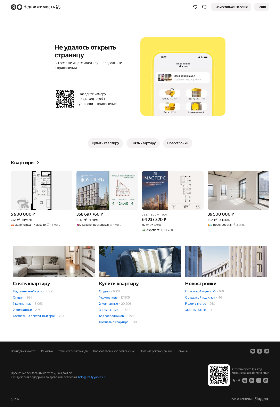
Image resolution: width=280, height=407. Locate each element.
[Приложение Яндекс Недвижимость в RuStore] (265, 380)
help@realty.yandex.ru (92, 377)
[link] (261, 7)
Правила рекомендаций (156, 351)
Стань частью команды (73, 351)
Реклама (47, 351)
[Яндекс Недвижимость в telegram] (266, 351)
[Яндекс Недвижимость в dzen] (259, 351)
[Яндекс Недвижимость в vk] (252, 351)
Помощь (182, 351)
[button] (204, 7)
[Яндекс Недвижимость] (36, 7)
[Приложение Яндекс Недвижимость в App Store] (244, 380)
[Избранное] (195, 7)
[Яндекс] (262, 399)
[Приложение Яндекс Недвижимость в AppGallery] (258, 380)
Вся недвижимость (23, 351)
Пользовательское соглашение (114, 351)
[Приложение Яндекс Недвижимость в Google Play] (251, 380)
